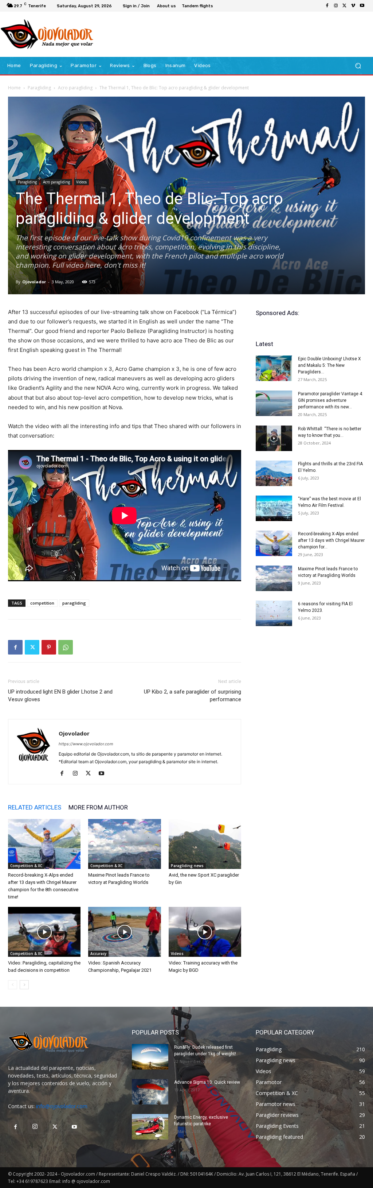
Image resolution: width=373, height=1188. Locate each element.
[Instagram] (335, 5)
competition (42, 603)
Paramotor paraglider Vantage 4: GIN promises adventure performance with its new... (330, 400)
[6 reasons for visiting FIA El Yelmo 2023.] (274, 613)
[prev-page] (12, 984)
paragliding (74, 603)
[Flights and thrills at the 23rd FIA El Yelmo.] (274, 473)
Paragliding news (187, 865)
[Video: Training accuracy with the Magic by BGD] (205, 932)
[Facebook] (327, 5)
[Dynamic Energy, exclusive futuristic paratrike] (150, 1127)
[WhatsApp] (65, 647)
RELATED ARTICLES (34, 807)
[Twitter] (344, 5)
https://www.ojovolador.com (86, 743)
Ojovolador (34, 281)
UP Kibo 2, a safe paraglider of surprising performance (192, 695)
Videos (81, 182)
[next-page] (24, 984)
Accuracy (98, 953)
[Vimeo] (353, 5)
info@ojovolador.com (61, 1106)
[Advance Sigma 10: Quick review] (150, 1091)
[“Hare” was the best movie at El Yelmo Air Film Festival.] (274, 508)
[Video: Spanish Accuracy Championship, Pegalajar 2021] (124, 932)
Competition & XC (26, 865)
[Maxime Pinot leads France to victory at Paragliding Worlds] (124, 844)
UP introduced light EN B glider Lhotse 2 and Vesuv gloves (60, 695)
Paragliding (39, 88)
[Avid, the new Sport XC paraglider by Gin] (205, 844)
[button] (357, 65)
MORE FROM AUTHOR (98, 807)
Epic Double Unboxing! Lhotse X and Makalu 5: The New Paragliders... (329, 365)
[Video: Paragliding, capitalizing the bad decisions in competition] (44, 932)
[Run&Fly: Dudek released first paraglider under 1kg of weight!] (150, 1056)
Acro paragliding (75, 88)
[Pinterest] (49, 647)
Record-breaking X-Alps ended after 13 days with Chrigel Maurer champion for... (331, 540)
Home (14, 88)
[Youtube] (362, 5)
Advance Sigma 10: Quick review (207, 1082)
